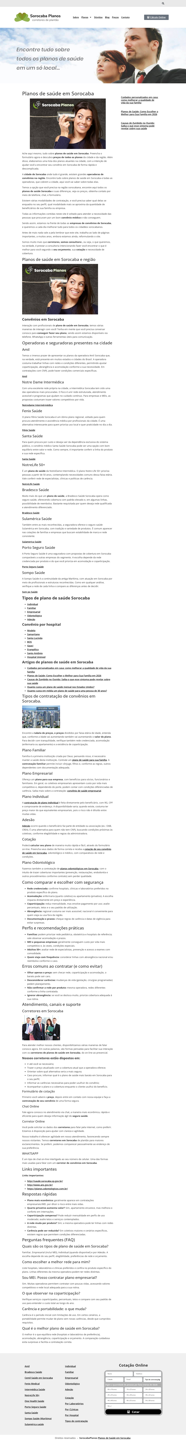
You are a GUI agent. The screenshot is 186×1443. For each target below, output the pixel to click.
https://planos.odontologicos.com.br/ (47, 1188)
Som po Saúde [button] (30, 591)
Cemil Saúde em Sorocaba (39, 1377)
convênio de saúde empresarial (84, 790)
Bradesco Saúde (33, 1372)
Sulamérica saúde (34, 1424)
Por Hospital (72, 1415)
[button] (163, 3)
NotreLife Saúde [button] (31, 484)
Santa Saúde (31, 1412)
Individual (32, 604)
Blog (107, 17)
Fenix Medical (32, 1383)
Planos (84, 17)
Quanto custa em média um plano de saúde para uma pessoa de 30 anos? (67, 690)
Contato (125, 17)
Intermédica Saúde (35, 1389)
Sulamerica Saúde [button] (31, 541)
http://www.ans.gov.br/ (40, 1184)
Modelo (31, 630)
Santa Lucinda (34, 638)
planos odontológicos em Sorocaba (79, 868)
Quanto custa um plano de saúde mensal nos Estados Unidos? (60, 686)
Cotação (69, 1397)
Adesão (31, 619)
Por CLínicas (71, 1409)
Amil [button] (24, 376)
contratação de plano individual (41, 802)
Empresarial (33, 611)
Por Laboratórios (74, 1403)
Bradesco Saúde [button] (30, 512)
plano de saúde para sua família (89, 759)
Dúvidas (98, 17)
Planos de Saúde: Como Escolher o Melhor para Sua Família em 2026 (64, 675)
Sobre (76, 17)
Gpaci (30, 645)
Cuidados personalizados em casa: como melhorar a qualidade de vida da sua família (139, 100)
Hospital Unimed (36, 657)
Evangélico (33, 649)
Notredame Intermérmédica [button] (37, 405)
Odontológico (34, 615)
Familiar (31, 608)
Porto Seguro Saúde (35, 1406)
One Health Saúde (34, 1401)
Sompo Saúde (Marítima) (38, 1418)
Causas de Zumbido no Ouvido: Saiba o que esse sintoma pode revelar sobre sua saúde (138, 125)
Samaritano (33, 634)
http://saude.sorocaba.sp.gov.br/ (45, 1181)
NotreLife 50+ (32, 1395)
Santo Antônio (35, 653)
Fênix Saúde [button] (28, 430)
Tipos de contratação (76, 1421)
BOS (29, 641)
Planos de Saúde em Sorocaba (114, 1437)
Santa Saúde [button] (28, 459)
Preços (115, 17)
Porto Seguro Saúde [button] (33, 566)
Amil (27, 1366)
